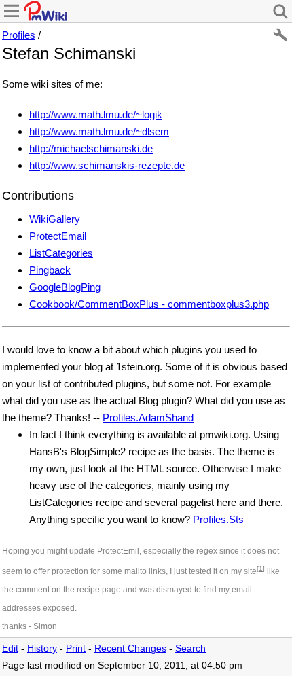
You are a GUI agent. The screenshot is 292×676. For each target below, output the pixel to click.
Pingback (50, 270)
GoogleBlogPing (65, 287)
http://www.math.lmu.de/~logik (95, 114)
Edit (10, 648)
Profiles (18, 35)
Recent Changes (130, 648)
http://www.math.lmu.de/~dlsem (99, 131)
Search (190, 648)
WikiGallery (54, 219)
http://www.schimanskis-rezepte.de (107, 165)
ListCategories (61, 253)
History (42, 648)
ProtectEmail (57, 236)
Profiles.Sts (218, 519)
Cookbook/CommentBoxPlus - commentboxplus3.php (149, 304)
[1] (261, 568)
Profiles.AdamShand (148, 417)
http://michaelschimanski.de (91, 148)
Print (76, 648)
